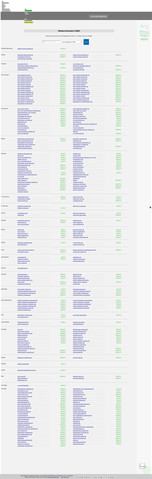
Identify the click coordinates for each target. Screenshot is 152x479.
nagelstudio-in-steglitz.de (80, 144)
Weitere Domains (6, 11)
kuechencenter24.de (23, 278)
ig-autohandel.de (22, 126)
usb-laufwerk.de (78, 352)
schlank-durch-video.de (80, 282)
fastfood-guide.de (22, 341)
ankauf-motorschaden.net (80, 55)
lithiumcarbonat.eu (78, 444)
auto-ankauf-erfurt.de (24, 82)
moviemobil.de (21, 129)
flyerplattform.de (78, 159)
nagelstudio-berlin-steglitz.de (26, 144)
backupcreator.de (78, 376)
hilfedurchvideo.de (23, 208)
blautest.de (76, 402)
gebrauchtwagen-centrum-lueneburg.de (85, 124)
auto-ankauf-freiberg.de (80, 82)
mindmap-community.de (24, 172)
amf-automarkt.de (22, 400)
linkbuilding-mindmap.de (24, 315)
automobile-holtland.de (80, 118)
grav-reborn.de (77, 417)
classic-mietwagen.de (79, 438)
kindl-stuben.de (77, 165)
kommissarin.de (22, 167)
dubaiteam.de (77, 257)
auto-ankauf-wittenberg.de (81, 98)
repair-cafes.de (22, 180)
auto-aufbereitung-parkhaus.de (82, 415)
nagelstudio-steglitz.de (24, 146)
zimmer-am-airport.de (79, 252)
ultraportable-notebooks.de (25, 352)
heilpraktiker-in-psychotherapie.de (83, 389)
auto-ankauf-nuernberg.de (81, 90)
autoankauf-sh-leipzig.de (24, 103)
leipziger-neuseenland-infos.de (26, 370)
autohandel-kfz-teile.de (24, 116)
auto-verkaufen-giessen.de (81, 100)
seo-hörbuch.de (22, 430)
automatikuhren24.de (79, 442)
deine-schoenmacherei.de (25, 141)
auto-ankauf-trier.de (79, 96)
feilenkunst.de (77, 141)
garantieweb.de (77, 161)
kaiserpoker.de (21, 222)
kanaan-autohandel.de (24, 411)
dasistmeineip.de (22, 378)
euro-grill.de (21, 231)
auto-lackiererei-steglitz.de (81, 109)
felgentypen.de (21, 122)
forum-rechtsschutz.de (24, 161)
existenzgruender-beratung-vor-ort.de (84, 157)
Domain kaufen (6, 9)
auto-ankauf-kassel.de (24, 90)
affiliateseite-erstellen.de (80, 329)
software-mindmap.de (24, 295)
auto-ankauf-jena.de (79, 88)
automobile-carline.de (79, 436)
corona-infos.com (22, 394)
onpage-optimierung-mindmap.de (27, 429)
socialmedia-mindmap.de (25, 446)
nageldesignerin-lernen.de (80, 174)
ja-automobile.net (78, 410)
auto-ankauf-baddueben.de (81, 75)
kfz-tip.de (76, 126)
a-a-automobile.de (23, 385)
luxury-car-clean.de (23, 128)
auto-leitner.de (21, 442)
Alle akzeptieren (110, 477)
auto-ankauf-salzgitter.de (25, 96)
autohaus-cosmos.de (79, 116)
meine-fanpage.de (22, 324)
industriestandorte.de (23, 165)
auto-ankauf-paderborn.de (25, 94)
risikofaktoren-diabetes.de (25, 389)
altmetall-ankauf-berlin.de (25, 55)
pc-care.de (20, 176)
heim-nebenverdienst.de (24, 434)
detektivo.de (77, 153)
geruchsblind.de (22, 244)
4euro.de (20, 329)
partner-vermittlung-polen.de (26, 348)
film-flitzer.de (77, 122)
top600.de (20, 438)
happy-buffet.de (78, 233)
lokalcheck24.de (78, 434)
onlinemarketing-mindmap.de (26, 417)
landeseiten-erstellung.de (25, 432)
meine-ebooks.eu (22, 201)
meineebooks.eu (78, 171)
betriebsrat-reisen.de (79, 333)
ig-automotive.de (78, 163)
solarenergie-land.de (23, 184)
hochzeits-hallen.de (23, 276)
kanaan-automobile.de (79, 411)
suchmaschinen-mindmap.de (81, 295)
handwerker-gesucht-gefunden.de (27, 66)
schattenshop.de (78, 201)
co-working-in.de (78, 64)
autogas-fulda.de (78, 114)
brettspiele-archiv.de (23, 220)
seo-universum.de (22, 317)
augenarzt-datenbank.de (24, 242)
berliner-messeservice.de (24, 333)
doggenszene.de (22, 274)
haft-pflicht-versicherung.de (25, 163)
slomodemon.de (78, 391)
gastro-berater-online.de (24, 396)
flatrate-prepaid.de (23, 364)
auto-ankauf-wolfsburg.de (25, 100)
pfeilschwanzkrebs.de (79, 176)
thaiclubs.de (21, 188)
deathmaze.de (77, 220)
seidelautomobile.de (23, 425)
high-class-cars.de (22, 421)
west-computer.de (78, 190)
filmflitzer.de (21, 124)
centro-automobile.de (79, 413)
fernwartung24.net (78, 378)
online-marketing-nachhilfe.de (82, 304)
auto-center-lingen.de (23, 406)
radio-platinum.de (22, 178)
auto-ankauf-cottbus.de (80, 79)
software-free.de (78, 182)
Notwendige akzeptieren (83, 477)
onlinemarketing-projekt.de (81, 308)
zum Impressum (65, 477)
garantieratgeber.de (23, 402)
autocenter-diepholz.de (24, 408)
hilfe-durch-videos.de (79, 206)
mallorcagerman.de (78, 261)
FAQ (3, 7)
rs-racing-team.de (78, 133)
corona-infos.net (78, 242)
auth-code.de (21, 376)
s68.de (75, 180)
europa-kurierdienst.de (24, 157)
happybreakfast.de (23, 235)
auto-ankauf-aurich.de (24, 75)
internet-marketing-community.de (27, 300)
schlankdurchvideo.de (24, 284)
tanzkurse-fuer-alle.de (79, 215)
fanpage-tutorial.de (79, 322)
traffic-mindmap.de (23, 419)
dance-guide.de (77, 339)
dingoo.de (20, 155)
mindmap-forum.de (78, 172)
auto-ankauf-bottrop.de (80, 77)
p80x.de (75, 131)
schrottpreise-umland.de (24, 59)
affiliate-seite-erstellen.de (25, 48)
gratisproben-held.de (23, 199)
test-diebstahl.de (22, 436)
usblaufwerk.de (22, 190)
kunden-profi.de (78, 169)
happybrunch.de (78, 235)
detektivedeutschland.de (24, 440)
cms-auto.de (77, 425)
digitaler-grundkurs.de (24, 206)
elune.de (75, 440)
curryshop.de (21, 339)
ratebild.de (76, 178)
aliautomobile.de (22, 398)
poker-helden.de (78, 222)
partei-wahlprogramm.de (24, 280)
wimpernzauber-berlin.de (24, 148)
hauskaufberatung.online (24, 392)
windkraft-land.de (22, 191)
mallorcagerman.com (23, 261)
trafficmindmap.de (78, 419)
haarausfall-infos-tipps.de (25, 142)
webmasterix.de (22, 380)
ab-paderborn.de (22, 410)
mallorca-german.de (79, 259)
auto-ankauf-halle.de (79, 84)
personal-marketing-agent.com (26, 291)
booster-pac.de (77, 335)
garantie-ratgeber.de (79, 400)
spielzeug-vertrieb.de (79, 184)
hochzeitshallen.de (78, 429)
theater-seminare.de (79, 188)
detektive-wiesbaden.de (24, 153)
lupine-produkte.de (23, 344)
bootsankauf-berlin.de (24, 57)
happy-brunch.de (22, 233)
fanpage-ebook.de (23, 322)
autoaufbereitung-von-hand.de (26, 112)
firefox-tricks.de (78, 197)
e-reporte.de (77, 155)
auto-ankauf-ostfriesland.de (81, 92)
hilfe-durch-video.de (23, 343)
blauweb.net (76, 423)
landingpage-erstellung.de (81, 432)
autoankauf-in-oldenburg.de (25, 101)
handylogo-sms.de (78, 199)
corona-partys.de (78, 392)
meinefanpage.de (78, 324)
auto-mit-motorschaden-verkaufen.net (29, 110)
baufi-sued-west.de (23, 331)
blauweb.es (76, 421)
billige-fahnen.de (22, 335)
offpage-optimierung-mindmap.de (83, 427)
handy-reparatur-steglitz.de (81, 341)
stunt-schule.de (22, 186)
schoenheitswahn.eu (79, 146)
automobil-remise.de (23, 118)
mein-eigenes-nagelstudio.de (81, 142)
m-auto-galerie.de (78, 128)
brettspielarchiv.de (23, 197)
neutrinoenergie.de (78, 346)
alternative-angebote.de (24, 357)
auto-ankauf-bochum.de (24, 77)
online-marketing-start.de (80, 306)
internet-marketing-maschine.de (82, 300)
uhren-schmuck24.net (79, 350)
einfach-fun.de (77, 274)
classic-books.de (78, 337)
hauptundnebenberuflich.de (25, 68)
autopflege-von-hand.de (24, 120)
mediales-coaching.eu (79, 344)
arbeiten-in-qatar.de (23, 444)
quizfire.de (20, 215)
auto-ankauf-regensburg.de (81, 94)
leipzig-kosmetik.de (79, 278)
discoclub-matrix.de (79, 213)
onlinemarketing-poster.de (25, 308)
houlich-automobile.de (79, 398)
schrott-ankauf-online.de (80, 57)
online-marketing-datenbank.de (26, 302)
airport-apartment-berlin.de (25, 250)
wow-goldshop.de (78, 224)
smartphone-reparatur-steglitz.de (27, 182)
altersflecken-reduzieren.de (25, 139)
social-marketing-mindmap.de (26, 293)
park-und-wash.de (22, 133)
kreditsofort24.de (22, 169)
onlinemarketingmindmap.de (81, 404)
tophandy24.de (22, 350)
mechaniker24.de (22, 69)
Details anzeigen (98, 477)
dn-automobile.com (79, 120)
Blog (3, 4)
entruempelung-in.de (79, 394)
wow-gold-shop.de (23, 224)
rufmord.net (21, 282)
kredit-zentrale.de (78, 167)
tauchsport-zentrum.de (80, 186)
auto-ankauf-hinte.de (23, 88)
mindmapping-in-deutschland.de (27, 174)
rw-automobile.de (22, 415)
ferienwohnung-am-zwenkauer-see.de (84, 250)
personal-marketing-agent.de (81, 291)
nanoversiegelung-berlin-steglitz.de (83, 129)
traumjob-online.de (78, 69)
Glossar (4, 6)
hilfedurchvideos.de (79, 343)
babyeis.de (20, 229)
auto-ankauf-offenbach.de (25, 92)
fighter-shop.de (22, 159)
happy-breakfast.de (79, 231)
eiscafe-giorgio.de (78, 229)
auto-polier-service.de (79, 110)
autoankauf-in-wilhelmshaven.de (82, 101)
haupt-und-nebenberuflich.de (81, 66)
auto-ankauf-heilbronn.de (80, 86)
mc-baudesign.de (78, 68)
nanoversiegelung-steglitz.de (26, 131)
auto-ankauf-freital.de (24, 84)
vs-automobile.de (22, 413)
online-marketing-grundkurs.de (26, 304)
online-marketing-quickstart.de (26, 306)
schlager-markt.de (78, 348)
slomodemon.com (22, 391)
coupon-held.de (77, 357)
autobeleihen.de (77, 112)
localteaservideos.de (79, 289)
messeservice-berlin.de (24, 346)
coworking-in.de (78, 396)
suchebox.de (77, 408)
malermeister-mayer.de (24, 171)
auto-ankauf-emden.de (80, 81)
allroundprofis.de (22, 64)
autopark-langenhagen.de (25, 423)
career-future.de (22, 337)
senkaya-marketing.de (24, 310)
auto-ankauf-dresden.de (24, 81)
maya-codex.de (22, 263)
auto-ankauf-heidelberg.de (25, 86)
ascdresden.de (21, 257)
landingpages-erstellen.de (80, 430)
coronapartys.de (22, 213)
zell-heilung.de (77, 148)
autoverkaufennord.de (24, 404)
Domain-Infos (5, 3)
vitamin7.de (76, 284)
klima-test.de (77, 276)
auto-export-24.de (23, 109)
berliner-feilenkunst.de (79, 331)
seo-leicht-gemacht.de (80, 315)
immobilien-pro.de (22, 252)
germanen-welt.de (22, 259)
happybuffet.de (22, 237)
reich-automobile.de (79, 406)
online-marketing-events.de (81, 302)
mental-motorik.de (78, 244)
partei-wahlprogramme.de (81, 280)
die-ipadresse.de (22, 268)
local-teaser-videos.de (24, 289)
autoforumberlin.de (23, 114)
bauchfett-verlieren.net (80, 139)
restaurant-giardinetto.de (80, 237)
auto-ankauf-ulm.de (23, 98)
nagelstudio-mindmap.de (24, 427)
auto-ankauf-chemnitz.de (25, 79)
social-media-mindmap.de (81, 293)
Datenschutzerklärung (53, 477)
